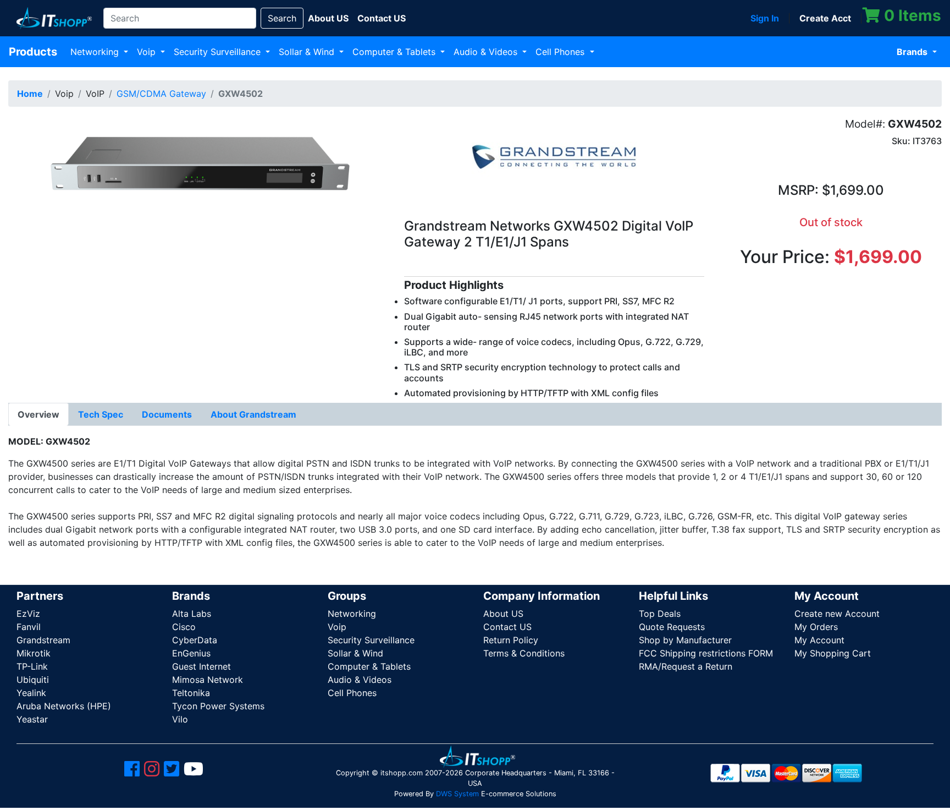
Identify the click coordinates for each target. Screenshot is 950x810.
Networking (95, 51)
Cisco (184, 626)
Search (282, 18)
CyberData (194, 639)
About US (503, 613)
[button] (198, 165)
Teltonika (191, 692)
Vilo (180, 719)
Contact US (507, 626)
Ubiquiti (32, 679)
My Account (819, 639)
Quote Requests (672, 626)
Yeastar (32, 719)
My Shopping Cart (832, 653)
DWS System (457, 794)
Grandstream (43, 639)
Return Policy (510, 639)
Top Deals (660, 613)
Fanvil (28, 626)
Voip (147, 51)
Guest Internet (201, 666)
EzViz (28, 613)
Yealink (31, 692)
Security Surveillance (218, 51)
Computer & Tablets (395, 51)
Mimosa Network (207, 679)
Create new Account (837, 613)
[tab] (38, 414)
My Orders (816, 626)
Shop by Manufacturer (685, 639)
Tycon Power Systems (218, 706)
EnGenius (191, 653)
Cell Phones (561, 51)
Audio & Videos (487, 51)
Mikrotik (33, 653)
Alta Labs (191, 613)
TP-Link (32, 666)
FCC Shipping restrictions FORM (706, 653)
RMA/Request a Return (685, 666)
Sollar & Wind (308, 51)
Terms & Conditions (524, 653)
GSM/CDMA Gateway (161, 93)
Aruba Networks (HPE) (63, 706)
